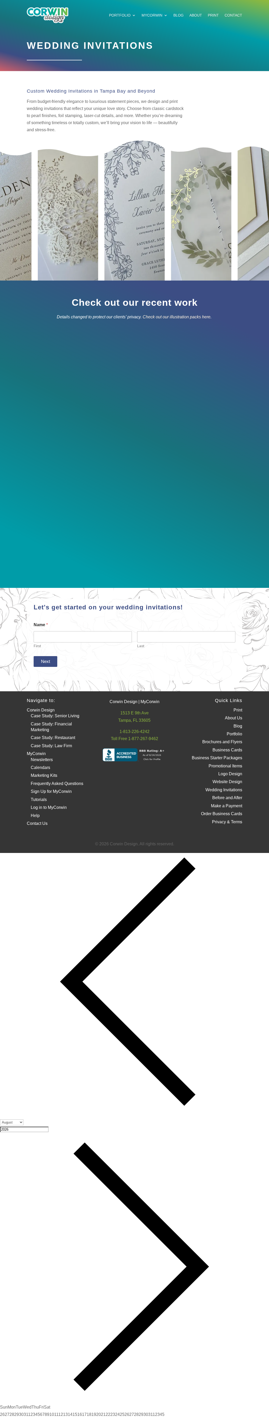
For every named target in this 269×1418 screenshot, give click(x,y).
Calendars (40, 767)
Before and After (227, 797)
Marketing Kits (44, 775)
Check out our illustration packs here (176, 317)
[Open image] (73, 370)
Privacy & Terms (227, 822)
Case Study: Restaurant (53, 737)
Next (45, 661)
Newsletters (42, 759)
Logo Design (230, 774)
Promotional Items (225, 766)
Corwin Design (41, 710)
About (195, 15)
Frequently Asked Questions (57, 783)
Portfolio (120, 15)
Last (140, 646)
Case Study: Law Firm (51, 746)
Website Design (227, 781)
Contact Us (37, 823)
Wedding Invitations (223, 790)
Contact (233, 15)
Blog (178, 15)
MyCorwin (152, 15)
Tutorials (39, 799)
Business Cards (227, 750)
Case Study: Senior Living (55, 716)
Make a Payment (226, 806)
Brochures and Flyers (222, 742)
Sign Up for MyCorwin (51, 791)
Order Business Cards (221, 813)
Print (213, 15)
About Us (233, 718)
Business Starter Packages (217, 758)
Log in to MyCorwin (49, 807)
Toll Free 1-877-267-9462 (134, 738)
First (37, 646)
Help (35, 815)
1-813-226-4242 (134, 731)
